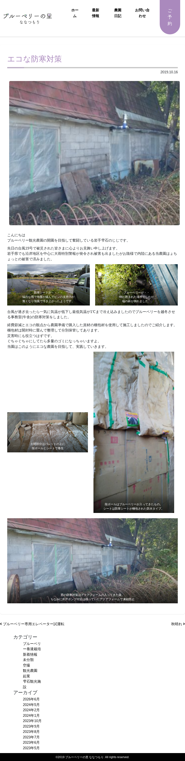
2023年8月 (31, 732)
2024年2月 (31, 710)
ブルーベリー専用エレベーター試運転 (33, 624)
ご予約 (170, 17)
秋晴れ (177, 624)
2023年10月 (32, 721)
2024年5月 (31, 705)
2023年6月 (31, 742)
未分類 (28, 660)
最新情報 (95, 13)
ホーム (75, 13)
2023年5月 (31, 748)
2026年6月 (31, 699)
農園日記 (117, 13)
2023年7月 (31, 737)
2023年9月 (31, 726)
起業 (26, 676)
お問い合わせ (142, 13)
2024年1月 (31, 715)
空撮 (26, 665)
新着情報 (30, 654)
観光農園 (30, 670)
